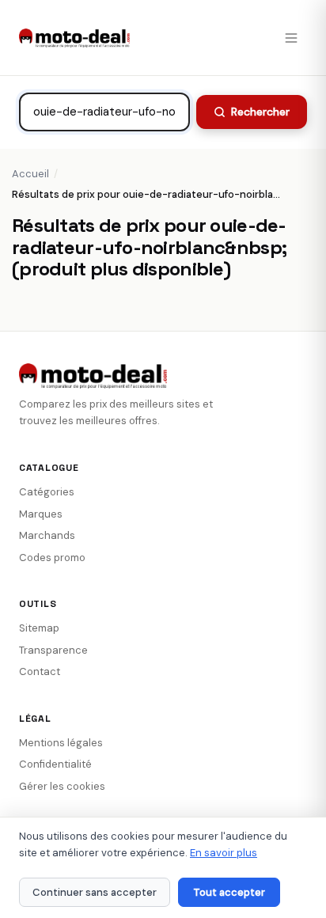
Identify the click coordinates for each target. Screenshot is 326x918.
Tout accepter (229, 892)
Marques (41, 514)
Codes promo (52, 557)
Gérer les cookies (62, 786)
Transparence (53, 650)
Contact (39, 671)
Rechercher (260, 111)
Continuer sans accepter (94, 892)
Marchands (47, 535)
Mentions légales (61, 742)
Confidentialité (55, 764)
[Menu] (291, 38)
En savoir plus (223, 852)
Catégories (46, 492)
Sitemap (39, 628)
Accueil (30, 173)
